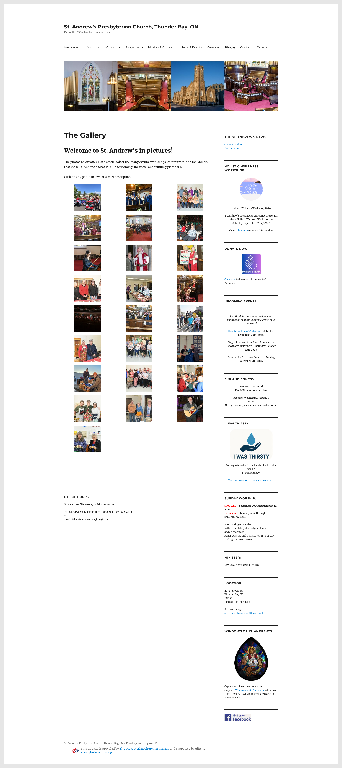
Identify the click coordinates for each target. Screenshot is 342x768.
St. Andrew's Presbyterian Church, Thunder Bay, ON (131, 27)
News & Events (191, 47)
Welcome (71, 47)
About (91, 47)
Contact (246, 47)
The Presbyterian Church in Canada (144, 748)
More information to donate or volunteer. (251, 480)
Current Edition (233, 144)
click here (242, 230)
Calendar (213, 47)
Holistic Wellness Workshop (244, 331)
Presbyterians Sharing (96, 752)
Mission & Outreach (162, 47)
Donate (262, 47)
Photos (230, 47)
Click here (230, 279)
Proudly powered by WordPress (143, 743)
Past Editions (231, 148)
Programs (132, 47)
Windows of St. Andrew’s (249, 690)
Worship (110, 47)
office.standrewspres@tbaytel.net (243, 613)
